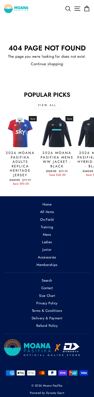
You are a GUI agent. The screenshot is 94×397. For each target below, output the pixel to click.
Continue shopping (47, 64)
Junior (46, 249)
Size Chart (47, 295)
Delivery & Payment (47, 318)
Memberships (47, 264)
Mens (47, 234)
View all (47, 105)
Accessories (47, 257)
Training (47, 227)
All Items (47, 211)
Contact (47, 287)
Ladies (47, 242)
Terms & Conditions (47, 310)
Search (47, 280)
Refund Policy (47, 325)
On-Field (47, 219)
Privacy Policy (47, 303)
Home (47, 204)
